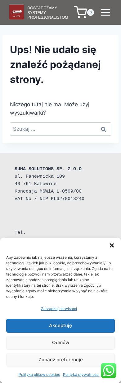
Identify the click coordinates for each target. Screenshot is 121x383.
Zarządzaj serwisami (59, 308)
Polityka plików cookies (39, 374)
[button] (112, 245)
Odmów (60, 342)
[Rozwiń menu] (105, 12)
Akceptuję (60, 325)
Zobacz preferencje (60, 359)
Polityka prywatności (81, 374)
